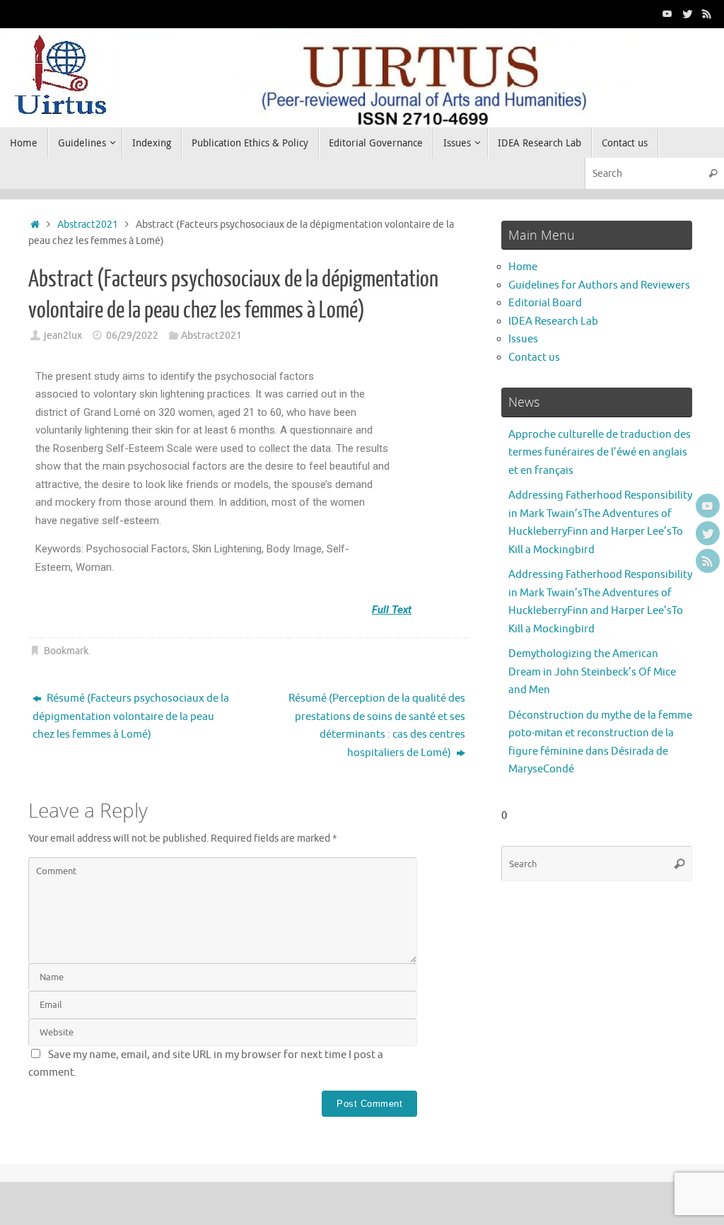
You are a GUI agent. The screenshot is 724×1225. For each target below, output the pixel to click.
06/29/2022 (132, 336)
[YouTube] (667, 13)
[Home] (35, 225)
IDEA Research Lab (553, 321)
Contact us (534, 357)
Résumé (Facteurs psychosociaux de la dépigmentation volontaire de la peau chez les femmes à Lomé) (131, 716)
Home (522, 267)
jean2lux (63, 336)
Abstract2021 (87, 225)
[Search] (712, 173)
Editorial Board (545, 303)
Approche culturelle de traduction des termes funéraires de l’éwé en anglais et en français (599, 452)
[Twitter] (687, 13)
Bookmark (66, 651)
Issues (523, 339)
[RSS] (707, 13)
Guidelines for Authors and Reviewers (599, 285)
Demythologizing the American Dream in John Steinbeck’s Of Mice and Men (592, 672)
